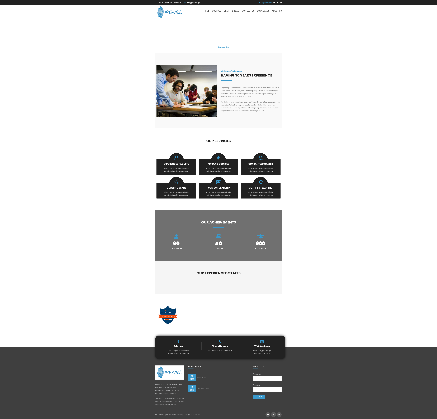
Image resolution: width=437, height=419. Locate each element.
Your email (256, 385)
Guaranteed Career (260, 164)
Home (206, 11)
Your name (257, 374)
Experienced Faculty (176, 164)
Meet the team (231, 11)
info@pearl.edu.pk (193, 3)
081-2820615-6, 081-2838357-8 (169, 3)
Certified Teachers (260, 187)
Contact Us (248, 11)
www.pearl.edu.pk (264, 354)
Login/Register (266, 3)
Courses (216, 11)
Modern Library (176, 187)
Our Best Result (203, 388)
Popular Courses (218, 164)
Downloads (263, 11)
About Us (277, 11)
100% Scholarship (218, 187)
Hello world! (201, 377)
